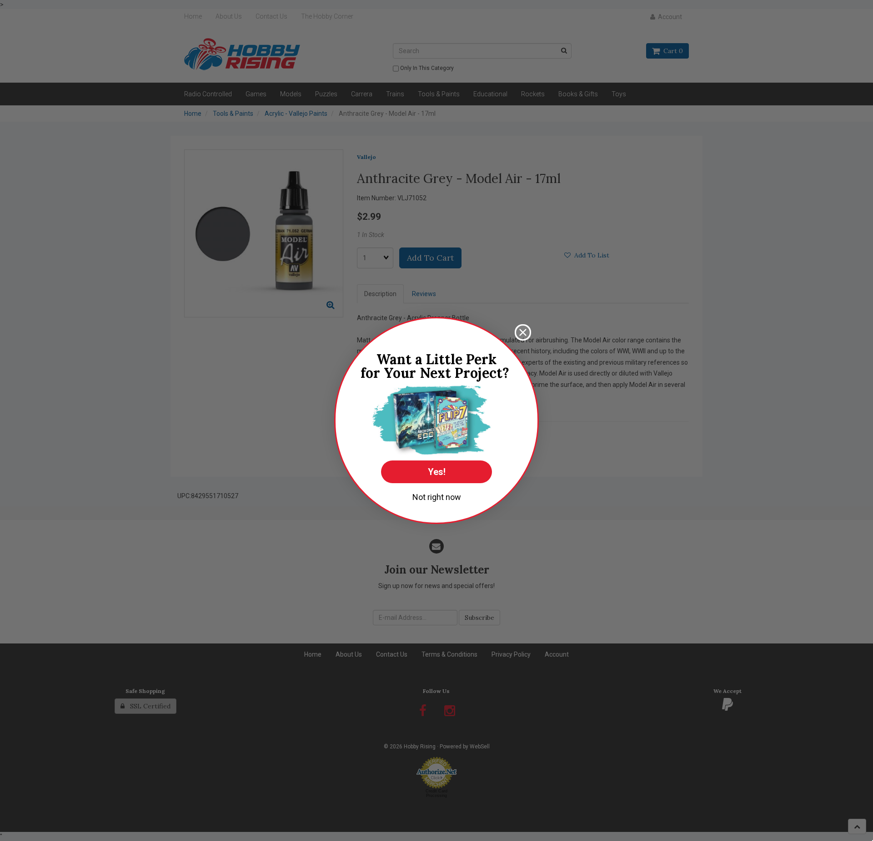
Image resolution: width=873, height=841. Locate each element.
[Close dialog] (523, 332)
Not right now (436, 497)
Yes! (437, 471)
